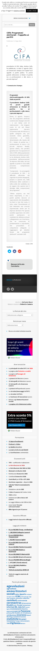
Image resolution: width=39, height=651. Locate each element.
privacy (9, 613)
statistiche (13, 618)
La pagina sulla (20, 371)
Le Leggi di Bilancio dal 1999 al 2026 (20, 502)
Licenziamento (16, 609)
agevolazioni (15, 586)
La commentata (18, 452)
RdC (13, 613)
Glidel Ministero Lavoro (20, 381)
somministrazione (19, 617)
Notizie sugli (18, 400)
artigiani (29, 594)
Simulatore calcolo (16, 489)
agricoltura (11, 588)
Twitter (12, 289)
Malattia (25, 609)
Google (8, 289)
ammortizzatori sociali (17, 592)
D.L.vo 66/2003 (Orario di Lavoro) (20, 557)
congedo (12, 598)
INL (16, 607)
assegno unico (11, 596)
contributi (12, 600)
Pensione (25, 610)
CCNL (18, 596)
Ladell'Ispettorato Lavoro (19, 388)
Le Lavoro (20, 397)
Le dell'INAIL (16, 394)
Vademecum (18, 498)
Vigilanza (15, 623)
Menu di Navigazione (21, 18)
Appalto (23, 594)
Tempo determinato (22, 621)
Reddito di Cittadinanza (23, 613)
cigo (30, 596)
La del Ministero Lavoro (18, 378)
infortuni (10, 607)
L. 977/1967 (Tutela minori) (18, 563)
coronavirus (14, 602)
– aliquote (20, 482)
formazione (26, 605)
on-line (13, 495)
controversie (22, 601)
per (19, 479)
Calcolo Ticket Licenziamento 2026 (19, 486)
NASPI (16, 611)
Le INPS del (21, 368)
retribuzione (11, 615)
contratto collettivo (22, 598)
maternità (10, 611)
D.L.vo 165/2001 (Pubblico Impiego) (17, 566)
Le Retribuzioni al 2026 (17, 465)
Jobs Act (21, 607)
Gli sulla (18, 385)
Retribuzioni (18, 474)
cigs (8, 598)
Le (19, 468)
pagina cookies (19, 10)
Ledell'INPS (19, 391)
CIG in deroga (24, 596)
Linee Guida (15, 506)
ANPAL (17, 594)
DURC (15, 605)
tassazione (11, 621)
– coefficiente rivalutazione (19, 463)
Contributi (17, 476)
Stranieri (22, 619)
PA (19, 611)
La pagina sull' (17, 375)
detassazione (26, 603)
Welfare (23, 623)
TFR (8, 623)
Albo (18, 509)
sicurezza (21, 614)
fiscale (19, 605)
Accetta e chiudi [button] (31, 11)
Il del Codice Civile (20, 492)
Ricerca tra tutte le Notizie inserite (20, 331)
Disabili (10, 605)
